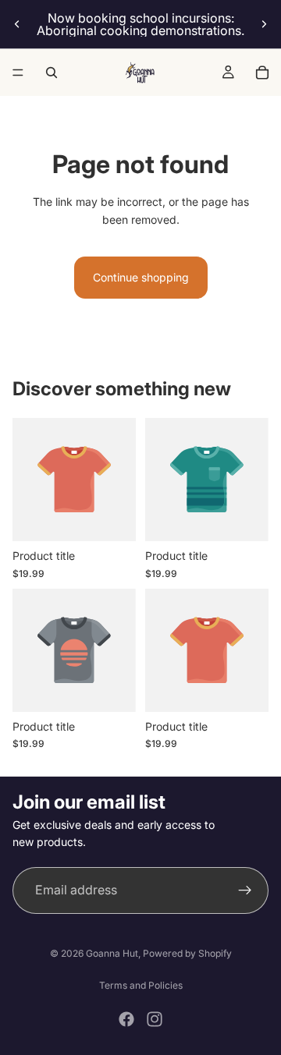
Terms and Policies (141, 985)
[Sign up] (245, 890)
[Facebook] (126, 1019)
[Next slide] (264, 24)
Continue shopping (141, 277)
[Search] (51, 72)
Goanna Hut (112, 953)
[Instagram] (154, 1019)
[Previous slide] (17, 24)
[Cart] (262, 72)
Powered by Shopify (187, 953)
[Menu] (18, 72)
